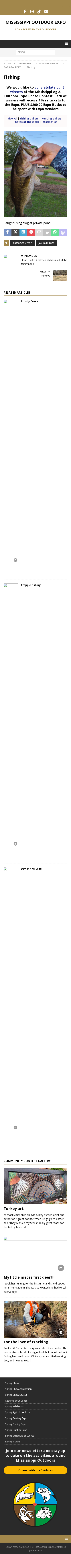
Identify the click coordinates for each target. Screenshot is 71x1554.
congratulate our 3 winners (37, 89)
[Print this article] (47, 232)
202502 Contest (22, 243)
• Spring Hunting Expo (15, 1430)
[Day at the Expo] (11, 1005)
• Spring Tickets (12, 1441)
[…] (29, 1360)
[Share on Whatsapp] (55, 232)
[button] (66, 4)
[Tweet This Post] (15, 232)
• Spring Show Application (18, 1389)
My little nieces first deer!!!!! (29, 1277)
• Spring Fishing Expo (15, 1424)
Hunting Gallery (52, 118)
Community (25, 63)
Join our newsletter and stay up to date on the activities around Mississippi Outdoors (35, 1455)
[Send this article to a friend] (39, 232)
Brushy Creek (29, 301)
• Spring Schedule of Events (19, 1435)
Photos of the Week (26, 122)
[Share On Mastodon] (63, 232)
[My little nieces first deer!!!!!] (35, 1255)
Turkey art (14, 1208)
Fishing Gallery (49, 63)
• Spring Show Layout (15, 1394)
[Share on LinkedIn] (23, 232)
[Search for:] (35, 52)
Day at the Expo (31, 868)
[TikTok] (39, 11)
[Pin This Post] (31, 232)
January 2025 (46, 243)
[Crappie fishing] (11, 721)
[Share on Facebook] (7, 232)
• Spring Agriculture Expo (17, 1412)
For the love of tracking (26, 1341)
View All (12, 118)
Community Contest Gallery (27, 1161)
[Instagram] (32, 11)
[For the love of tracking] (35, 1319)
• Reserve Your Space (15, 1400)
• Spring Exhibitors (14, 1406)
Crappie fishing (31, 585)
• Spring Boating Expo (15, 1418)
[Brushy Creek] (11, 438)
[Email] (46, 11)
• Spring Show (11, 1383)
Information (50, 122)
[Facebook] (25, 11)
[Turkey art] (35, 1186)
